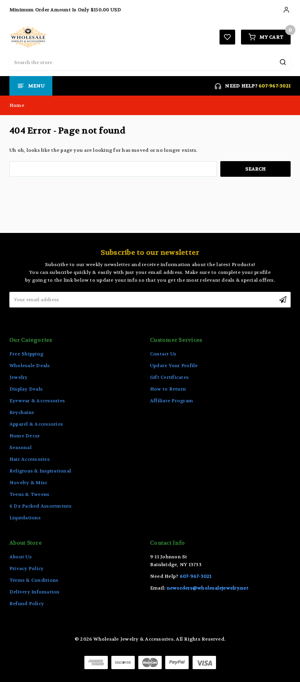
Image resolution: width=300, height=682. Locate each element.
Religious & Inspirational (40, 471)
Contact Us (163, 354)
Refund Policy (26, 603)
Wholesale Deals (29, 365)
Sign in (287, 10)
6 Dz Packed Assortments (40, 506)
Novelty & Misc (28, 483)
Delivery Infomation (34, 592)
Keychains (21, 412)
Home (16, 105)
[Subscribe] (283, 299)
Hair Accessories (29, 459)
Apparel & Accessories (36, 424)
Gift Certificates (169, 377)
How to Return (168, 389)
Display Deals (26, 389)
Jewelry (18, 377)
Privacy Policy (26, 568)
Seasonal (20, 447)
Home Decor (24, 436)
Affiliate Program (171, 401)
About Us (20, 557)
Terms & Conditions (33, 580)
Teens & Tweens (29, 494)
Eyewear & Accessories (37, 401)
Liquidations (25, 518)
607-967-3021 (275, 86)
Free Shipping (26, 354)
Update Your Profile (174, 365)
